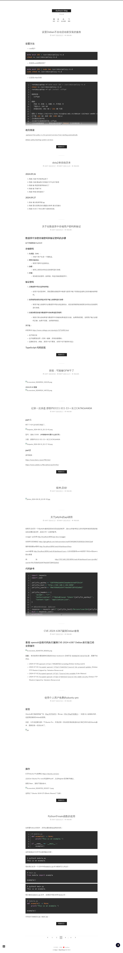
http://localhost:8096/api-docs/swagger (52, 537)
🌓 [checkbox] (118, 945)
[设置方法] (96, 43)
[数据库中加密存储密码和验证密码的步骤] (96, 238)
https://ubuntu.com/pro (50, 774)
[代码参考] (96, 568)
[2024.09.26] (96, 174)
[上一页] (47, 937)
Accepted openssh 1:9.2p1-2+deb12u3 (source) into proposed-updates (65, 667)
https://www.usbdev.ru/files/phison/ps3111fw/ (42, 465)
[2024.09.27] (96, 197)
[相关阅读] (96, 130)
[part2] (96, 450)
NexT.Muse (62, 950)
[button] (4, 946)
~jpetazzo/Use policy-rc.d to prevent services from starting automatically (51, 135)
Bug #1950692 (51, 714)
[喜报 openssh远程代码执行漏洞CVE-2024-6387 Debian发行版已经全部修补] (96, 642)
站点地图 (63, 21)
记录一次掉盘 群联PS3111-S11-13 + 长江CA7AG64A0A (61, 408)
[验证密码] (96, 282)
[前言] (96, 709)
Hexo (55, 950)
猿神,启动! (61, 488)
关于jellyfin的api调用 (62, 517)
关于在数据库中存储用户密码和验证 (61, 226)
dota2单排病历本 (61, 163)
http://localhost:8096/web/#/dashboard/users (50, 551)
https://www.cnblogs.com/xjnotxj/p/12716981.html (50, 330)
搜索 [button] (69, 21)
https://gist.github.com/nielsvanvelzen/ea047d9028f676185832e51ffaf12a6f (66, 542)
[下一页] (75, 937)
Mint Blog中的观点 (71, 714)
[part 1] (96, 419)
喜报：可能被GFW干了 (61, 370)
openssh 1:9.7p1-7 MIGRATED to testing (54, 664)
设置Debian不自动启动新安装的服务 (61, 32)
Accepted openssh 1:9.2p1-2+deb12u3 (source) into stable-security (64, 677)
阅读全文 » (61, 146)
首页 (54, 21)
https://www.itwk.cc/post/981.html (37, 460)
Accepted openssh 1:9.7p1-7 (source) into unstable (57, 673)
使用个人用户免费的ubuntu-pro (62, 698)
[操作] (96, 768)
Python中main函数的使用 (61, 816)
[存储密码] (96, 248)
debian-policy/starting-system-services (39, 140)
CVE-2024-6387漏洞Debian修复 (61, 631)
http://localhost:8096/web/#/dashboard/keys (55, 546)
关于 (58, 21)
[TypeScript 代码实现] (96, 347)
